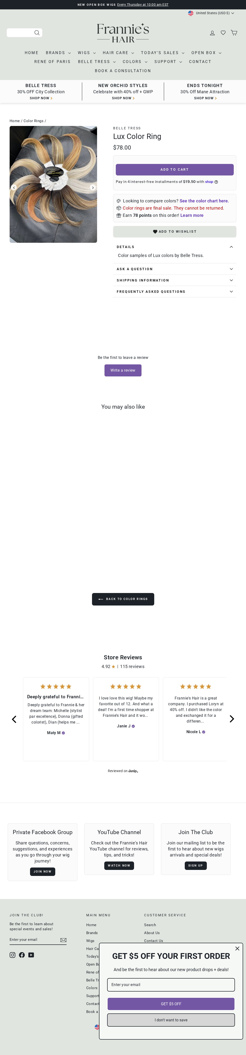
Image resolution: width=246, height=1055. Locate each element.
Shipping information (143, 280)
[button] (14, 719)
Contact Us (153, 941)
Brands (56, 52)
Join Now (43, 871)
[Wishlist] (224, 32)
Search (150, 925)
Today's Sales (161, 52)
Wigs (85, 52)
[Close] (237, 948)
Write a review (123, 370)
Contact (200, 61)
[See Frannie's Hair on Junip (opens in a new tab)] (133, 771)
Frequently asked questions (151, 291)
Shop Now (204, 98)
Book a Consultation (123, 71)
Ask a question (135, 269)
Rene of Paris (52, 61)
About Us (152, 933)
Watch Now (119, 865)
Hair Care (116, 52)
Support (166, 61)
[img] (63, 733)
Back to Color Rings (126, 599)
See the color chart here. (204, 200)
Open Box (204, 52)
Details (126, 247)
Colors (133, 61)
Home (32, 52)
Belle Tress (95, 61)
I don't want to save (171, 1020)
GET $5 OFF (171, 1004)
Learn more (192, 215)
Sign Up (195, 865)
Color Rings (33, 121)
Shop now (39, 98)
